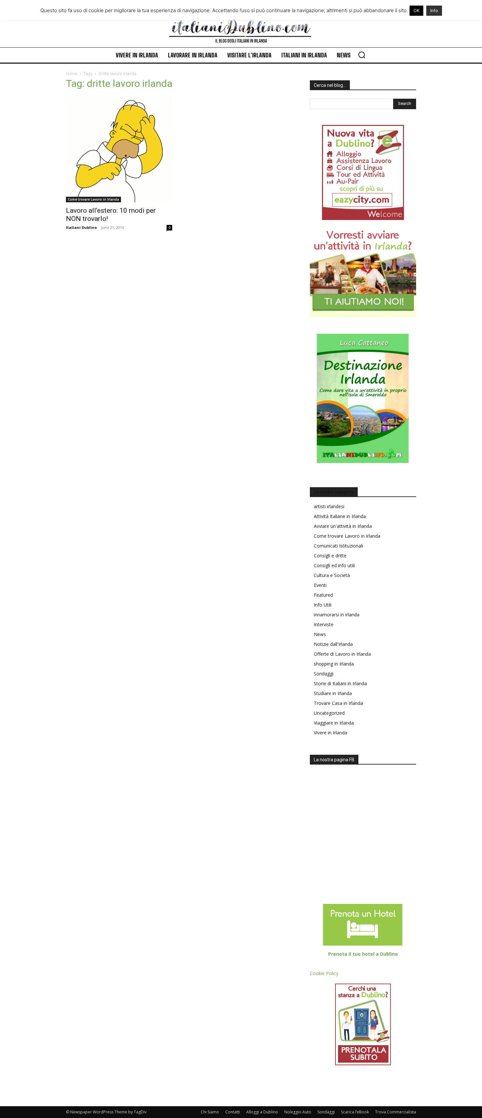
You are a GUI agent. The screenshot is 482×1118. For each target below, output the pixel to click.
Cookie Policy (324, 973)
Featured (323, 595)
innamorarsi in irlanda (336, 614)
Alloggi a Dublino (262, 1112)
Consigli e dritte (330, 555)
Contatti (232, 1112)
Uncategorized (329, 713)
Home (71, 73)
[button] (362, 55)
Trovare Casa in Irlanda (338, 703)
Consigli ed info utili (334, 565)
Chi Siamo (210, 1112)
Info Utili (322, 605)
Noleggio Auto (297, 1112)
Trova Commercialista (395, 1112)
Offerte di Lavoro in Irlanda (342, 654)
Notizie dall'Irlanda (333, 644)
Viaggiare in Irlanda (334, 723)
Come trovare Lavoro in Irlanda (93, 199)
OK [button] (416, 10)
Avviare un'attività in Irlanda (343, 526)
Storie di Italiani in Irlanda (340, 683)
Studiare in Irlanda (333, 693)
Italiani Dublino (81, 227)
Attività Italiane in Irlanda (340, 516)
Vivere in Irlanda (330, 732)
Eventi (320, 585)
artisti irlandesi (329, 506)
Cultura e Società (332, 575)
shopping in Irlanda (334, 664)
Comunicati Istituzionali (338, 546)
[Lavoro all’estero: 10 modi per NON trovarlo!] (119, 149)
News (320, 634)
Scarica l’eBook (355, 1112)
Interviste (323, 624)
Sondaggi (323, 673)
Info (434, 10)
